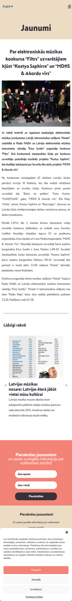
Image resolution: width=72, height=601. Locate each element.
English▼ (8, 6)
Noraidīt (36, 579)
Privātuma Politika (34, 597)
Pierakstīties (36, 496)
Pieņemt (36, 569)
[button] (67, 532)
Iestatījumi (36, 589)
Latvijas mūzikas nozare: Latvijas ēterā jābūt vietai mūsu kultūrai (32, 389)
